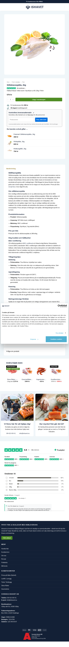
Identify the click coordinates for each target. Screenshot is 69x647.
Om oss (3, 555)
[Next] (62, 375)
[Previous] (6, 375)
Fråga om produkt (12, 351)
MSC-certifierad (28, 243)
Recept (3, 559)
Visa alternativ (41, 119)
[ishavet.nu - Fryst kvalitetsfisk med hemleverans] (34, 7)
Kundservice (5, 552)
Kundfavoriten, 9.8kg (56, 379)
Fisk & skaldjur (16, 82)
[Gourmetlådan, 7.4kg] (27, 370)
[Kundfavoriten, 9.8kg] (56, 370)
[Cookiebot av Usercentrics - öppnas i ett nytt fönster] (59, 306)
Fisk (23, 82)
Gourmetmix (5, 589)
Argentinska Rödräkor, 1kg (41, 379)
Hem (8, 82)
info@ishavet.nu (24, 433)
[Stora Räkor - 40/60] (12, 370)
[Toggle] (61, 169)
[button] (2, 7)
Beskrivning (11, 169)
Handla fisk (5, 548)
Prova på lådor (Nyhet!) (8, 575)
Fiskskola (4, 562)
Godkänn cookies (56, 339)
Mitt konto (4, 566)
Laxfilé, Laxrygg (6, 578)
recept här (11, 187)
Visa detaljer (59, 333)
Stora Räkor (5, 585)
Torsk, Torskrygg (6, 582)
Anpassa (33, 339)
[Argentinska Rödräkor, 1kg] (41, 370)
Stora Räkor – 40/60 (12, 379)
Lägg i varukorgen (38, 99)
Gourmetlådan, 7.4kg (27, 379)
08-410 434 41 (11, 433)
